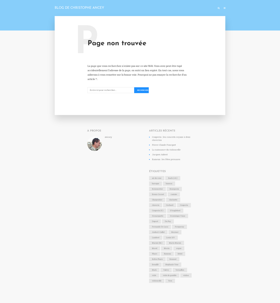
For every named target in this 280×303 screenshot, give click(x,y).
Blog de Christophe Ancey (79, 8)
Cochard (169, 205)
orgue (178, 248)
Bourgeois (174, 189)
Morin (166, 248)
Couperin (184, 205)
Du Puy (168, 221)
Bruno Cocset (158, 194)
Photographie (161, 8)
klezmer (174, 232)
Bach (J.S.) (172, 178)
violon (186, 275)
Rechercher (142, 90)
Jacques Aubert (160, 154)
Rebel (180, 254)
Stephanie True (171, 265)
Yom (170, 281)
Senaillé (155, 265)
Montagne (177, 8)
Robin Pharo (157, 259)
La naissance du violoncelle (166, 150)
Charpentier (157, 200)
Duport (155, 221)
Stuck (154, 270)
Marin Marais (175, 243)
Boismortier (157, 189)
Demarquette (157, 216)
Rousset (172, 259)
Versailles (180, 270)
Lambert (155, 238)
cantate (174, 194)
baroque (155, 184)
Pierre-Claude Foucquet (164, 145)
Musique (190, 8)
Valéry (166, 270)
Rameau (167, 254)
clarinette (173, 200)
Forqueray (179, 227)
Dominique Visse (177, 216)
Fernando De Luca (160, 227)
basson (169, 184)
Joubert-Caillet (158, 232)
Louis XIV (170, 238)
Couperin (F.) (157, 211)
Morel (154, 248)
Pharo (154, 254)
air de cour (156, 178)
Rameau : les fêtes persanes (166, 159)
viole (154, 275)
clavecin (155, 205)
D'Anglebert (175, 211)
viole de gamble (169, 275)
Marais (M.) (157, 243)
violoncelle (156, 281)
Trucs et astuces (206, 8)
